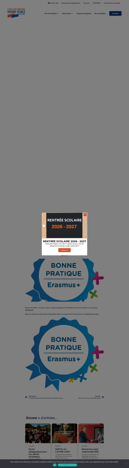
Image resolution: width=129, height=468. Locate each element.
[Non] (125, 463)
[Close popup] (85, 214)
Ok (55, 465)
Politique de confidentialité (67, 465)
